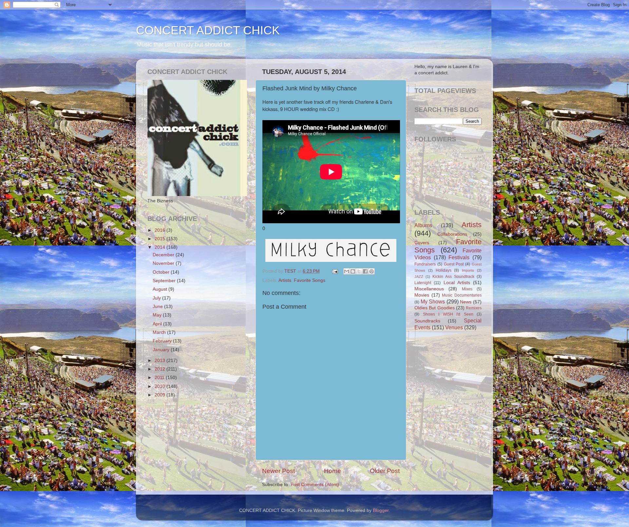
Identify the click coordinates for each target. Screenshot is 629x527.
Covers (421, 242)
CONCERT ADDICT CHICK (208, 30)
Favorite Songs (309, 280)
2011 (160, 377)
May (158, 315)
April (158, 323)
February (163, 340)
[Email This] (346, 271)
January (162, 349)
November (164, 263)
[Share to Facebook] (365, 271)
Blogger (381, 510)
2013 (160, 360)
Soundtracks (427, 320)
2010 (160, 386)
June (158, 306)
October (162, 272)
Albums (423, 225)
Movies (421, 295)
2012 (160, 369)
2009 (160, 394)
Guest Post (454, 264)
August (160, 289)
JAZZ (418, 277)
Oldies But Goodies (434, 307)
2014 (160, 247)
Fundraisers (425, 264)
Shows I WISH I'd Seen (448, 314)
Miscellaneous (429, 288)
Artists (284, 280)
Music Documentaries (462, 295)
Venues (454, 327)
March (160, 332)
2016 (160, 230)
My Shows (433, 301)
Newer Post (278, 470)
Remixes (474, 308)
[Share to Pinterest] (371, 271)
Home (332, 470)
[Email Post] (334, 271)
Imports (468, 270)
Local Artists (457, 282)
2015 (160, 238)
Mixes (467, 289)
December (164, 254)
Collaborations (452, 234)
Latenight (422, 283)
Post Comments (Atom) (315, 484)
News (465, 302)
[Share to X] (359, 271)
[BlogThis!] (353, 271)
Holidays (443, 270)
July (157, 298)
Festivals (458, 257)
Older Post (385, 470)
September (165, 280)
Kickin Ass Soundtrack (453, 276)
